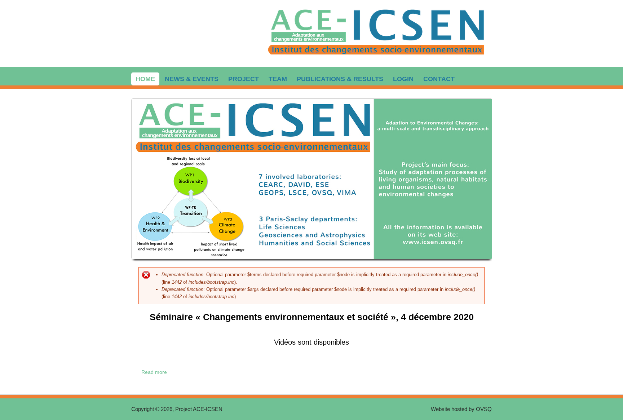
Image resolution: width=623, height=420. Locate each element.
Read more (155, 372)
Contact (439, 79)
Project (243, 79)
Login (403, 79)
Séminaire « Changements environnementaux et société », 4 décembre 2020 (312, 317)
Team (278, 79)
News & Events (191, 79)
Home (145, 79)
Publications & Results (340, 79)
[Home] (376, 58)
